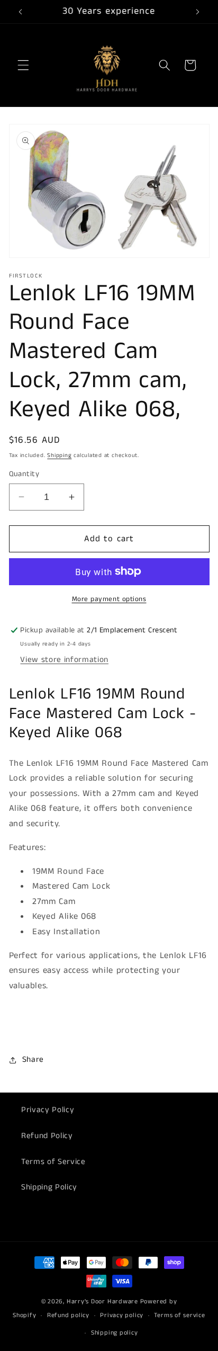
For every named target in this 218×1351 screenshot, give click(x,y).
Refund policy (68, 1315)
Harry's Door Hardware (102, 1301)
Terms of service (179, 1315)
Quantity (24, 474)
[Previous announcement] (20, 11)
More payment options (109, 599)
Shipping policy (114, 1332)
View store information (64, 660)
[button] (23, 65)
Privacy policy (121, 1315)
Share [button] (33, 1060)
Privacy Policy (47, 1110)
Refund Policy (47, 1136)
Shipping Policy (49, 1187)
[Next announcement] (198, 11)
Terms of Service (53, 1162)
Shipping (59, 455)
